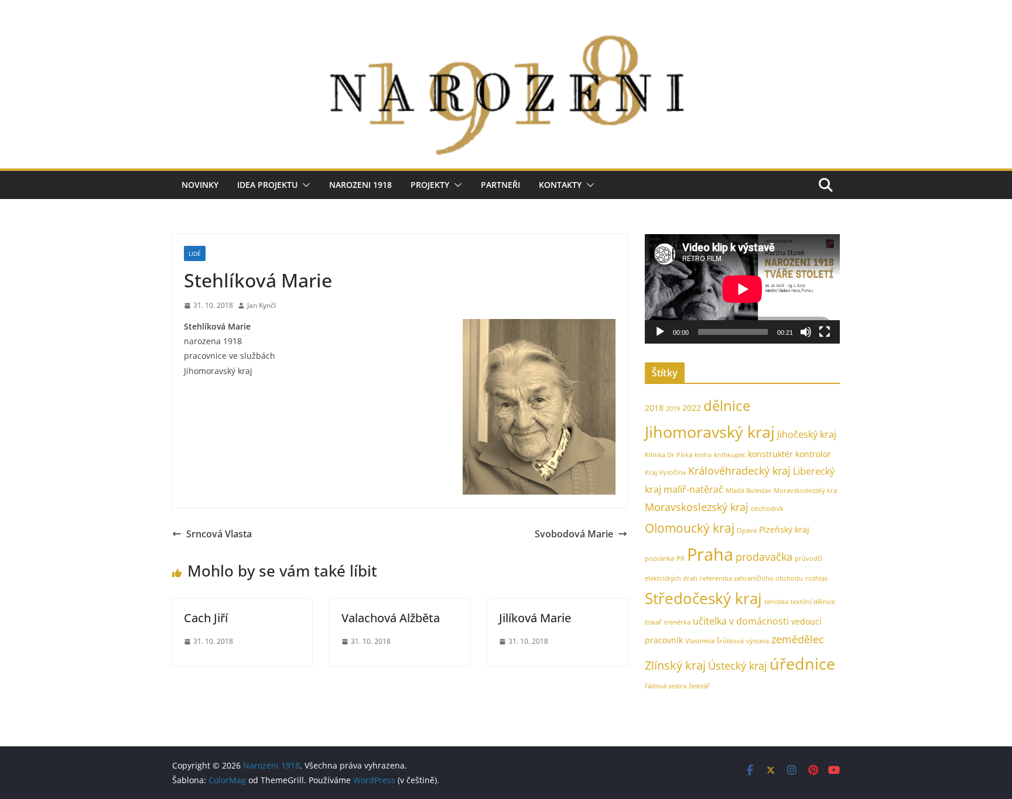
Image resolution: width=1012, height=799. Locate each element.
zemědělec (797, 639)
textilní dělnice (813, 602)
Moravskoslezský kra (805, 490)
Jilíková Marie (535, 618)
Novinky (200, 184)
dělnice (726, 405)
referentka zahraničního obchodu (751, 578)
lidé (195, 253)
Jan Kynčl (261, 305)
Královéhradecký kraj (739, 470)
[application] (742, 289)
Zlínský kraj (675, 665)
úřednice (802, 663)
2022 (691, 407)
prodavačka (764, 556)
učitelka (710, 620)
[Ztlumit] (806, 332)
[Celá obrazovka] (824, 332)
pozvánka (659, 558)
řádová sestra (665, 686)
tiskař (653, 622)
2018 (654, 407)
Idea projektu (267, 184)
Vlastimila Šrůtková (714, 641)
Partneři (500, 184)
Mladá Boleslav (748, 490)
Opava (747, 530)
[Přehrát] (660, 332)
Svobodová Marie (574, 533)
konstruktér (770, 453)
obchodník (767, 509)
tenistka (776, 602)
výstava (757, 641)
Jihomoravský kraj (710, 432)
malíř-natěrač (693, 489)
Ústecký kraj (737, 665)
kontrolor (813, 453)
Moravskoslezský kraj (696, 506)
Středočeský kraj (703, 598)
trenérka (677, 622)
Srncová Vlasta (219, 533)
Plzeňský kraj (784, 529)
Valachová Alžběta (390, 618)
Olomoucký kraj (689, 527)
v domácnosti (759, 620)
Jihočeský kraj (806, 434)
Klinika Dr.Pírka (668, 455)
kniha (703, 455)
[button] (304, 185)
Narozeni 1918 (360, 184)
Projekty (430, 184)
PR (680, 558)
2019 (673, 408)
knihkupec (730, 455)
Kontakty (560, 184)
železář (699, 686)
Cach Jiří (206, 618)
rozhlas (816, 578)
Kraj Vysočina (665, 472)
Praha (710, 554)
